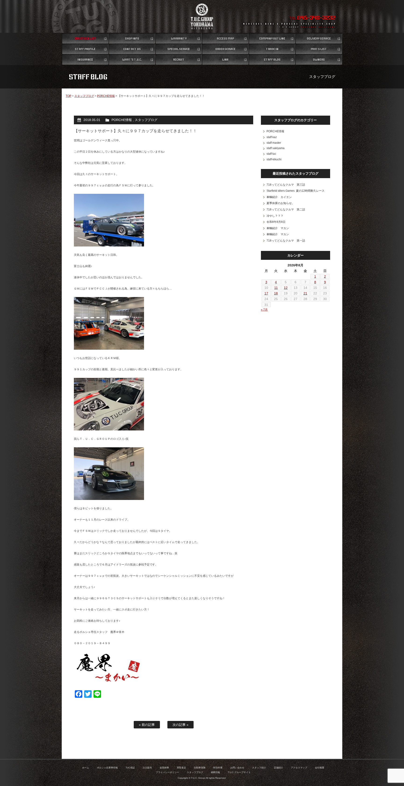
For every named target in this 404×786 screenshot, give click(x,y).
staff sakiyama (276, 148)
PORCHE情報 (106, 96)
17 (266, 293)
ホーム (85, 767)
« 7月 (264, 309)
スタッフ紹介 (259, 767)
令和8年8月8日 (276, 222)
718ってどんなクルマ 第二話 (286, 209)
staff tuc (271, 153)
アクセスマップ (299, 767)
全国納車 (164, 767)
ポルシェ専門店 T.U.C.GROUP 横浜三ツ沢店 (202, 16)
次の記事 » (180, 725)
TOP (68, 96)
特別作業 (218, 767)
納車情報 (215, 772)
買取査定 (181, 767)
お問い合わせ (237, 767)
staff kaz (272, 137)
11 (276, 288)
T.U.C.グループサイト (239, 772)
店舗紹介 (278, 767)
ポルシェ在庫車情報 (107, 767)
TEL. (312, 18)
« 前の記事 (147, 725)
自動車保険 (200, 767)
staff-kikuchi (274, 159)
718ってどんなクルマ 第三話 (286, 184)
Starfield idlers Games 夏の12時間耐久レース (296, 190)
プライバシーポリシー (167, 772)
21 (305, 293)
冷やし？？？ (275, 215)
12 (286, 288)
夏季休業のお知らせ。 (281, 203)
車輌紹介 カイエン (279, 197)
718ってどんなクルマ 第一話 (286, 240)
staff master (274, 142)
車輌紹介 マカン (278, 228)
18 (276, 293)
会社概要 (319, 767)
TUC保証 (130, 767)
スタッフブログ (84, 96)
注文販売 (147, 767)
